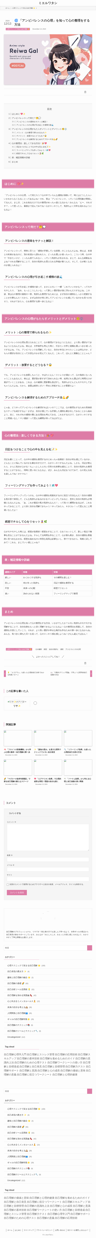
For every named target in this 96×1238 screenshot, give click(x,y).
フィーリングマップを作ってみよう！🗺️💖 (33, 150)
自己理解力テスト (75, 1066)
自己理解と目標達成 (73, 1209)
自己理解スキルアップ (74, 1201)
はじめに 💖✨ (18, 114)
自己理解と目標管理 (53, 1066)
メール (10, 865)
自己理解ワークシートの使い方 (64, 1062)
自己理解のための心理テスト (30, 1062)
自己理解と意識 (28, 1070)
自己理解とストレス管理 (40, 1054)
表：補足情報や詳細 (21, 157)
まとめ (15, 162)
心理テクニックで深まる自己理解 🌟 (17, 29)
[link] (35, 703)
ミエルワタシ (48, 3)
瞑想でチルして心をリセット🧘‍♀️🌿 (30, 153)
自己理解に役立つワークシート (34, 1074)
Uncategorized (16, 1037)
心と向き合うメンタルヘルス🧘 (23, 1001)
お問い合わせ (60, 1230)
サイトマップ (29, 1230)
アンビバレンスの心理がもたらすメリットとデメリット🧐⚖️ (39, 129)
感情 (61, 649)
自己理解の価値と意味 (72, 1070)
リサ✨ (17, 706)
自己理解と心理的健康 (64, 1074)
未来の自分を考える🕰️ (19, 1007)
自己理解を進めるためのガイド (57, 1058)
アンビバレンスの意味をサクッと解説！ (32, 122)
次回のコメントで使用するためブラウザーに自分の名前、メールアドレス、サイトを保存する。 (47, 884)
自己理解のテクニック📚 (20, 1025)
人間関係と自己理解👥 (19, 1013)
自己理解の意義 (45, 1218)
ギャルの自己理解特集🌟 (20, 1019)
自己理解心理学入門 (15, 1054)
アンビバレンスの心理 (73, 649)
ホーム (10, 1230)
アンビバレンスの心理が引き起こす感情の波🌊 (35, 125)
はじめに (18, 1230)
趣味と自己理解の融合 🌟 (20, 977)
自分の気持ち (53, 649)
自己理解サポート (80, 1213)
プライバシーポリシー (44, 1230)
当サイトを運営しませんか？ (77, 1230)
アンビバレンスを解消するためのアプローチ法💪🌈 (37, 139)
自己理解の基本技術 (28, 1058)
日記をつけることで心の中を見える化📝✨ (33, 147)
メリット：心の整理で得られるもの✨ (31, 133)
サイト (9, 875)
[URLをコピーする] (85, 92)
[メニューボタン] (3, 3)
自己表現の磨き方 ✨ (18, 971)
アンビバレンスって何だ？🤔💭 (26, 118)
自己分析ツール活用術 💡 (20, 989)
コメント (11, 822)
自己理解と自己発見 (30, 1066)
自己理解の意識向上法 (36, 1205)
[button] (11, 92)
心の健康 (39, 649)
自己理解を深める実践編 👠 (21, 995)
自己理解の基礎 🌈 (17, 983)
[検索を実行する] (89, 947)
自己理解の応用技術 (66, 1054)
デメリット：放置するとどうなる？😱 (31, 136)
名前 (10, 855)
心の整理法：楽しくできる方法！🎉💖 (29, 143)
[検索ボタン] (93, 3)
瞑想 (45, 649)
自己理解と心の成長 (48, 1070)
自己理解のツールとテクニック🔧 (24, 1031)
